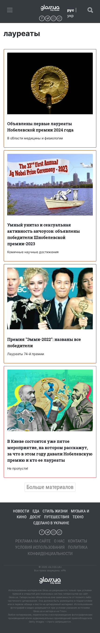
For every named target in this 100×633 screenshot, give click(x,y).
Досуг (35, 517)
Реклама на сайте (33, 541)
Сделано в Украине (51, 523)
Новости (21, 511)
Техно (78, 517)
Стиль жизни (55, 511)
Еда (36, 511)
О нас (59, 541)
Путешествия (56, 517)
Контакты (77, 541)
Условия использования (40, 547)
